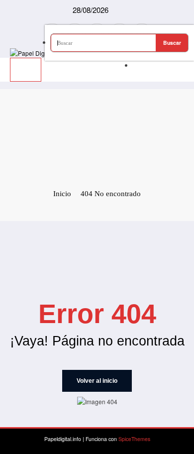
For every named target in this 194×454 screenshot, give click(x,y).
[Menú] (26, 70)
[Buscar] (135, 65)
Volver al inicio (97, 380)
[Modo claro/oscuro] (182, 62)
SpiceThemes (134, 439)
